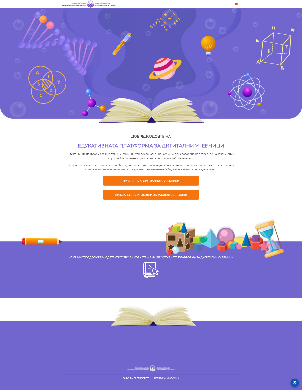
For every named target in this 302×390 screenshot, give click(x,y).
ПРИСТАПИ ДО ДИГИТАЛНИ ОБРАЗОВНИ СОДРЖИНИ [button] (151, 194)
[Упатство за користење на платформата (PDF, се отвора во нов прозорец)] (151, 277)
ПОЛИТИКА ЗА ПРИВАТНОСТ (136, 378)
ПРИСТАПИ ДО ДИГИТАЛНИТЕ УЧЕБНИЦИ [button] (151, 180)
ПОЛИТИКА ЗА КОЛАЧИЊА (166, 378)
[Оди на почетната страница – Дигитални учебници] (88, 4)
